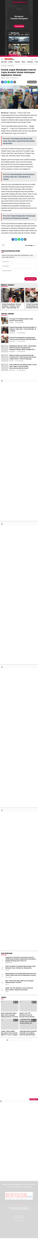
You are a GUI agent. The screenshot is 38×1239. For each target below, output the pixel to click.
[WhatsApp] (8, 82)
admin (3, 78)
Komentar (33, 82)
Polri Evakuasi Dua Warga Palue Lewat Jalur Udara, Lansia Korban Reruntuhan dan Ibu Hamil (23, 366)
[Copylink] (14, 82)
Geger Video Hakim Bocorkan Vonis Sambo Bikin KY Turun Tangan (9, 1033)
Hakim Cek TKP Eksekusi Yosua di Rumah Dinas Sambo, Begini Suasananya (19, 988)
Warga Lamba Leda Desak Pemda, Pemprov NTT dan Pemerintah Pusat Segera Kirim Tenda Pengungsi (22, 357)
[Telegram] (11, 82)
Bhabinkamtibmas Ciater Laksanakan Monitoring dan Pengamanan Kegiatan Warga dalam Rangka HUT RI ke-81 (23, 348)
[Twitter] (5, 82)
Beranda (3, 65)
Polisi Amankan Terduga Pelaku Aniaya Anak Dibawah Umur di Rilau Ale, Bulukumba (20, 967)
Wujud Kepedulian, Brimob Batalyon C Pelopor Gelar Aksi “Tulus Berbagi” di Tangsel (11, 306)
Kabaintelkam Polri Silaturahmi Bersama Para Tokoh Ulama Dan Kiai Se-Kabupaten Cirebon (20, 974)
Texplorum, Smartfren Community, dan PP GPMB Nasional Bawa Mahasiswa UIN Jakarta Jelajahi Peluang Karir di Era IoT (20, 959)
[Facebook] (2, 82)
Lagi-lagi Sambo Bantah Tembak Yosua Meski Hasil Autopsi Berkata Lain (28, 1033)
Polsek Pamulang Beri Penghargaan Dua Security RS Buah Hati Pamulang (22, 338)
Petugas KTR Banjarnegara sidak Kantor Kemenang (21, 319)
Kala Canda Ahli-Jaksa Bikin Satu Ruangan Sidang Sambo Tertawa (19, 981)
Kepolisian (11, 65)
